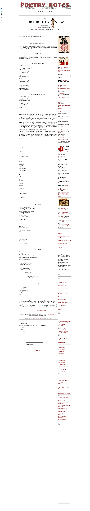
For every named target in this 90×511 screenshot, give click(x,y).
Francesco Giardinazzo (23, 300)
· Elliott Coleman (61, 349)
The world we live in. (62, 282)
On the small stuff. (62, 291)
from (61, 152)
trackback (50, 318)
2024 (59, 71)
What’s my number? (62, 305)
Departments (60, 166)
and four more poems (62, 85)
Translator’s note (39, 310)
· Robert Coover (61, 351)
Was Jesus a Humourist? (63, 139)
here (68, 269)
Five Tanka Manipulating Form (64, 120)
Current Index (57, 508)
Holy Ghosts (61, 100)
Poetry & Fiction (48, 314)
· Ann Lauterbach (61, 356)
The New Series (40, 508)
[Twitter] (1, 11)
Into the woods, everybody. (64, 336)
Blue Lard (60, 144)
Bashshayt (60, 108)
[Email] (1, 20)
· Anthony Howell (62, 355)
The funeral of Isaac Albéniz (64, 321)
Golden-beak (63, 208)
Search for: (60, 74)
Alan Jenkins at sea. (62, 285)
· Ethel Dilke (61, 353)
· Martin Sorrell (61, 362)
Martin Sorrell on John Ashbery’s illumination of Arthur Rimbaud (63, 410)
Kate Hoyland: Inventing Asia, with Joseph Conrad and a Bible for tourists (64, 402)
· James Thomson (61, 366)
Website (23, 331)
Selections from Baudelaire (63, 115)
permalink (51, 316)
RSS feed (35, 318)
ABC (59, 97)
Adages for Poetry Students (63, 128)
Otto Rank (61, 325)
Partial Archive (49, 508)
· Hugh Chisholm (61, 347)
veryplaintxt (65, 508)
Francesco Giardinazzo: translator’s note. (31, 349)
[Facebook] (1, 8)
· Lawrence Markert (62, 358)
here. (67, 170)
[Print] (1, 13)
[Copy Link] (1, 17)
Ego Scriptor (61, 137)
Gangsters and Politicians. (63, 296)
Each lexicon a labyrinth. (63, 288)
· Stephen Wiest (61, 371)
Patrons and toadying (63, 329)
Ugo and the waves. (62, 299)
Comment (22, 333)
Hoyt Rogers (40, 316)
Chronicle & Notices (46, 31)
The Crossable (61, 93)
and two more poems (66, 105)
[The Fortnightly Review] (45, 27)
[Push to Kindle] (1, 15)
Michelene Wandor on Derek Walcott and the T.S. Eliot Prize (64, 387)
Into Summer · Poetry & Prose (64, 70)
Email (23, 329)
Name (23, 327)
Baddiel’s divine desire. (63, 293)
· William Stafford (62, 364)
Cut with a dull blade (63, 332)
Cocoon (60, 105)
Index (45, 310)
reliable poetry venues (64, 272)
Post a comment (41, 318)
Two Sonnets (60, 111)
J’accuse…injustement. (62, 243)
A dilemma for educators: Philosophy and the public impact (63, 382)
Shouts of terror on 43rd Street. (64, 240)
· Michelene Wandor (62, 369)
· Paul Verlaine (61, 368)
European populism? (62, 419)
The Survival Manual (65, 220)
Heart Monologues (67, 176)
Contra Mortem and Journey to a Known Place (64, 183)
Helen (62, 216)
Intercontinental (61, 88)
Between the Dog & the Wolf (64, 84)
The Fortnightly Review (30, 508)
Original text (32, 310)
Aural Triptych (65, 180)
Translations (54, 314)
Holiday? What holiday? (63, 302)
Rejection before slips (63, 331)
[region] (45, 7)
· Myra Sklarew (61, 360)
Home (41, 31)
